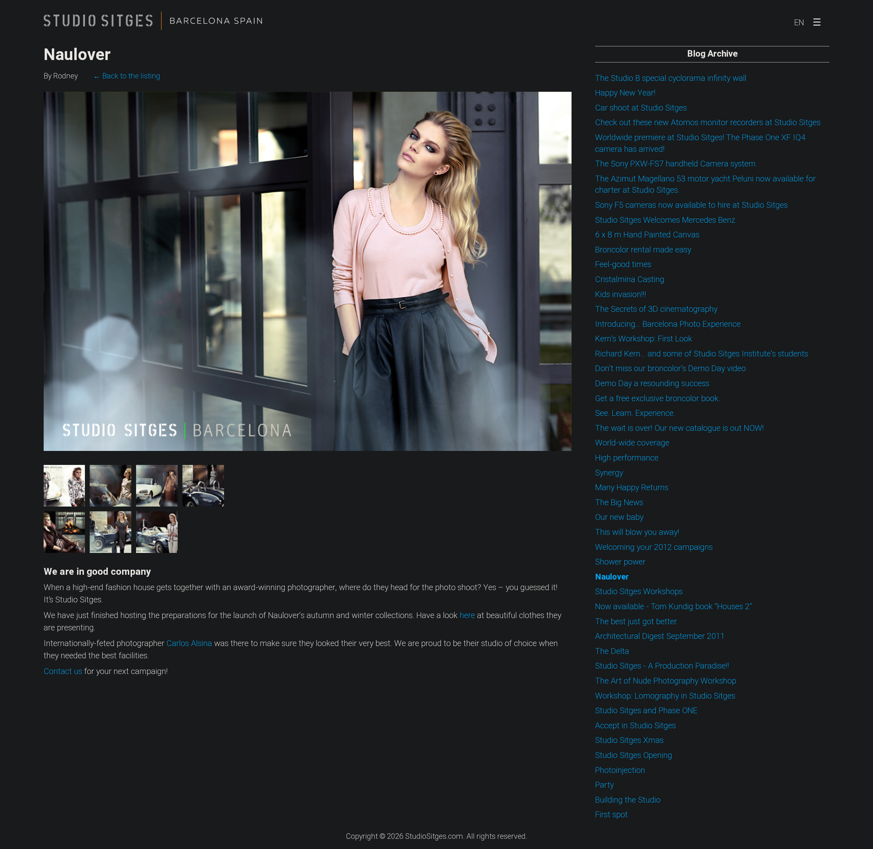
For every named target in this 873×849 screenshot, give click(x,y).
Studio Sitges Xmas (629, 740)
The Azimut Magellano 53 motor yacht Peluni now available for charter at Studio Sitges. (705, 184)
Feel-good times (623, 264)
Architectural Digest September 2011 (660, 636)
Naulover (612, 577)
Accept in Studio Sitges (635, 726)
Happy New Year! (625, 93)
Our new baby (619, 517)
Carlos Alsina (189, 643)
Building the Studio (628, 800)
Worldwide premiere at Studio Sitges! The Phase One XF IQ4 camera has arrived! (700, 143)
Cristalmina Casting (629, 280)
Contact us (63, 671)
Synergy (609, 473)
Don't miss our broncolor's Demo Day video (670, 369)
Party (604, 785)
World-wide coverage (632, 443)
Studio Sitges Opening (633, 755)
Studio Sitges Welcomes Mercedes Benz (665, 220)
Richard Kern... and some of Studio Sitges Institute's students (701, 354)
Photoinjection (620, 770)
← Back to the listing (126, 76)
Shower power (620, 562)
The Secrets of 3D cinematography (656, 309)
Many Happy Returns (631, 488)
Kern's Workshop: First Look (643, 339)
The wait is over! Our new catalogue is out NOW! (679, 428)
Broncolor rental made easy (643, 250)
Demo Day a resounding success (652, 384)
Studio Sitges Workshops (639, 592)
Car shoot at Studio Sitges (641, 108)
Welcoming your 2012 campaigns (654, 547)
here (467, 615)
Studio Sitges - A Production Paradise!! (662, 666)
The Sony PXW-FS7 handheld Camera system (675, 164)
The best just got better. (636, 622)
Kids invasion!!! (620, 295)
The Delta (612, 651)
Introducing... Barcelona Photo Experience (668, 324)
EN (799, 23)
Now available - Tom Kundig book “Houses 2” (673, 607)
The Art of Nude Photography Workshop (665, 681)
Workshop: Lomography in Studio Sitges (665, 696)
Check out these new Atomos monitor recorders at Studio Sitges (707, 123)
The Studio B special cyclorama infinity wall (670, 78)
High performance (627, 458)
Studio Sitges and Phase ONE (646, 711)
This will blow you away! (637, 532)
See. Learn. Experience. (635, 413)
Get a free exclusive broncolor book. (657, 399)
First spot (611, 815)
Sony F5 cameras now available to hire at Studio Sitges (691, 205)
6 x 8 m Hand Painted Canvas (647, 235)
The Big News (619, 503)
